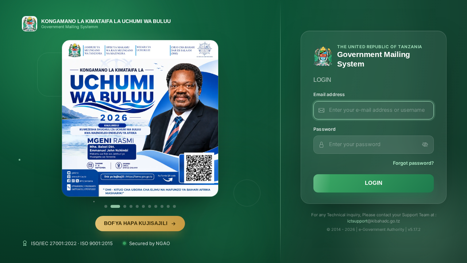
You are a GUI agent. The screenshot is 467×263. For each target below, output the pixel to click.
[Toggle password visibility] (425, 144)
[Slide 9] (162, 206)
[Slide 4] (131, 206)
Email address (329, 94)
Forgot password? (413, 163)
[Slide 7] (149, 206)
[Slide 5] (137, 206)
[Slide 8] (155, 206)
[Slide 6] (143, 206)
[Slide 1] (105, 206)
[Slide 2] (115, 206)
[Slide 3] (124, 206)
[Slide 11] (174, 206)
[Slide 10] (168, 206)
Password (324, 129)
